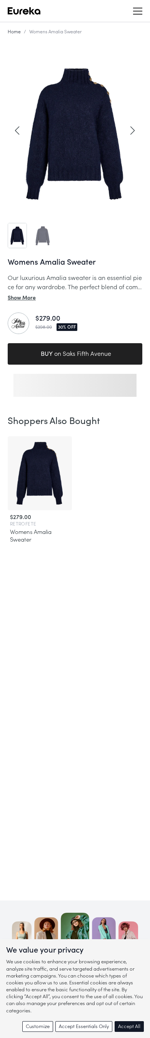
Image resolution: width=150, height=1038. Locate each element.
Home (14, 31)
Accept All (129, 1026)
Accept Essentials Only (84, 1026)
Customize (38, 1026)
